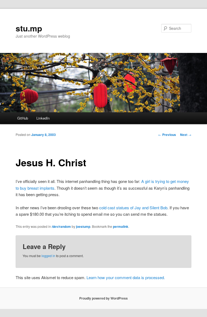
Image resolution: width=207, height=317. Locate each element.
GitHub (22, 118)
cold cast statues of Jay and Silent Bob (133, 207)
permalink (120, 226)
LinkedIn (43, 118)
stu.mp (29, 28)
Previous (167, 134)
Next (185, 134)
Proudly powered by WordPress (103, 298)
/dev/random (61, 226)
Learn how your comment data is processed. (126, 277)
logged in (48, 255)
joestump (83, 226)
